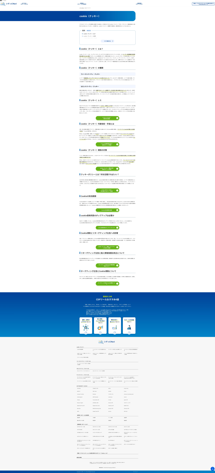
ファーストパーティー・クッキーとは (83, 361)
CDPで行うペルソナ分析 (97, 426)
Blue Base (79, 408)
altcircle (109, 411)
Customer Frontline (80, 394)
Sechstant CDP (126, 408)
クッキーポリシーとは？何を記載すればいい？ (99, 350)
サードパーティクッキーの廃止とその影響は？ (130, 382)
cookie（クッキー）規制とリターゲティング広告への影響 (106, 247)
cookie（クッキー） (80, 347)
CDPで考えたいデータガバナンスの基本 (130, 429)
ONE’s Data (95, 391)
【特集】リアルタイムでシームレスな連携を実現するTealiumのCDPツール (203, 4)
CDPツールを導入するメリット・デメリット (130, 437)
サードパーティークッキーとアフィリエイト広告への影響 (115, 378)
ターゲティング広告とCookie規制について (106, 283)
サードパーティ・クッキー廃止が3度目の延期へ (115, 382)
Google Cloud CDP (96, 411)
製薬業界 (125, 420)
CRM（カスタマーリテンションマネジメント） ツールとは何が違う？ (99, 445)
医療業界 (94, 420)
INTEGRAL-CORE (95, 402)
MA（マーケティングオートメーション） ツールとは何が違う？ (131, 441)
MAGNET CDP (126, 405)
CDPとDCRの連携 (111, 429)
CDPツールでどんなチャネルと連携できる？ (99, 449)
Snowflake (79, 388)
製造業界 (78, 417)
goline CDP (126, 399)
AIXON (109, 388)
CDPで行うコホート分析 (81, 426)
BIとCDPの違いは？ (111, 440)
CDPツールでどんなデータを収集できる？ (83, 448)
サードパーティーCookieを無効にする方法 (84, 381)
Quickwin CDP (110, 408)
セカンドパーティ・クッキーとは (83, 368)
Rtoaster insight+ (80, 402)
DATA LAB (125, 411)
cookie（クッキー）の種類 (90, 36)
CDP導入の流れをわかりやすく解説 (98, 436)
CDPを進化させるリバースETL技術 (82, 432)
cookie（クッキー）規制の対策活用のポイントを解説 (106, 168)
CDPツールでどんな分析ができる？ (129, 444)
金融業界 (125, 417)
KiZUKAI (109, 391)
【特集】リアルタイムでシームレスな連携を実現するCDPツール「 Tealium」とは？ (92, 453)
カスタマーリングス (127, 402)
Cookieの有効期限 (80, 349)
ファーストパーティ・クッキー (91, 38)
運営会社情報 (79, 457)
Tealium (78, 399)
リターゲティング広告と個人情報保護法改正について (106, 265)
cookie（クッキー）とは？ (90, 33)
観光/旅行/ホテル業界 (80, 420)
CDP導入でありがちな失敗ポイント (114, 432)
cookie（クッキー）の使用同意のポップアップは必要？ (99, 354)
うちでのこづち (110, 394)
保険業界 (109, 420)
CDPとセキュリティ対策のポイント (82, 436)
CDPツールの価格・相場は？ (113, 448)
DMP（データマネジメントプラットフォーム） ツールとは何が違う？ (84, 445)
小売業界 (94, 417)
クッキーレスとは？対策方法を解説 (107, 118)
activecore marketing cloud (128, 394)
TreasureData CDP (96, 399)
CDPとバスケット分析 (96, 429)
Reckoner (94, 394)
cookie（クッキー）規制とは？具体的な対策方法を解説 (115, 354)
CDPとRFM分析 (79, 429)
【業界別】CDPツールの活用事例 (81, 4)
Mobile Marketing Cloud (97, 408)
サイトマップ (135, 471)
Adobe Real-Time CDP (80, 405)
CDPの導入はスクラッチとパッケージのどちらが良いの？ (83, 441)
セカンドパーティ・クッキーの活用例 (99, 370)
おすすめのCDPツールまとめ (24, 4)
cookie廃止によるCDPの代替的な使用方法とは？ (115, 437)
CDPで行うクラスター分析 (112, 426)
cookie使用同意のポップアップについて (106, 227)
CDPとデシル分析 (127, 426)
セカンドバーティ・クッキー (90, 39)
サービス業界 (110, 417)
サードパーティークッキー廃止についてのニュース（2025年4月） (99, 378)
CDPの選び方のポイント (97, 440)
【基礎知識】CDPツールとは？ (139, 4)
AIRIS (78, 411)
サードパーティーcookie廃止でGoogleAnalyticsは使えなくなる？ (129, 378)
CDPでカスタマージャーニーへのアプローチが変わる (130, 433)
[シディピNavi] (9, 5)
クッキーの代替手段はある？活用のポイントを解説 (107, 144)
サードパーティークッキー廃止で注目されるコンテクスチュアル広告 (83, 378)
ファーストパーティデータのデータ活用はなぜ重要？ (83, 364)
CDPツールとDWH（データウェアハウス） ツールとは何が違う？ (115, 445)
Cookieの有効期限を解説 (106, 210)
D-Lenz (125, 391)
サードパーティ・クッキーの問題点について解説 (99, 382)
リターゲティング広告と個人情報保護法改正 (130, 350)
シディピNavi (4, 0)
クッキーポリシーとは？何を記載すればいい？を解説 (107, 190)
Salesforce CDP (111, 405)
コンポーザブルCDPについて (97, 432)
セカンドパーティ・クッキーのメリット (83, 370)
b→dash (109, 399)
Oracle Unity (126, 388)
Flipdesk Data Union (96, 405)
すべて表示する (107, 41)
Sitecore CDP (110, 402)
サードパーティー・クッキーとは (83, 374)
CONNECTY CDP (95, 388)
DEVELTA (78, 391)
